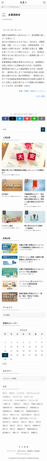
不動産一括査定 (37, 404)
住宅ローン (14, 415)
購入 (5, 429)
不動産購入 (19, 411)
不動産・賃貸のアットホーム (34, 91)
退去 (12, 429)
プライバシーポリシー (23, 454)
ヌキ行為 (6, 397)
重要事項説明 (32, 429)
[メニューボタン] (2, 2)
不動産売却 (7, 407)
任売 (5, 415)
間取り (16, 432)
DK (5, 393)
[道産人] (23, 2)
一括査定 (16, 404)
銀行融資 (6, 432)
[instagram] (25, 447)
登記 (38, 422)
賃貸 (27, 425)
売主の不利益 (26, 415)
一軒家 (26, 404)
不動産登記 (7, 411)
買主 (19, 425)
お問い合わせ (21, 451)
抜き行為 (6, 422)
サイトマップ (11, 451)
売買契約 (6, 418)
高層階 (34, 432)
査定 (23, 422)
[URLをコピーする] (41, 119)
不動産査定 (34, 407)
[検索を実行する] (43, 129)
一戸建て (6, 404)
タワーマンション (33, 393)
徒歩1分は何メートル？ (28, 418)
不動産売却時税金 (21, 407)
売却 (36, 415)
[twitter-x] (22, 447)
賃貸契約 (36, 425)
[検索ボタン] (44, 2)
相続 (5, 425)
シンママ (20, 393)
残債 (31, 422)
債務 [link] (41, 48)
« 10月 (4, 364)
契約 (15, 418)
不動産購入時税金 (32, 411)
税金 (12, 425)
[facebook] (20, 447)
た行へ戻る (40, 96)
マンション (33, 400)
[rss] (27, 447)
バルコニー (17, 397)
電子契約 (25, 432)
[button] (5, 119)
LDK (11, 393)
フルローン (28, 397)
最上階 (16, 422)
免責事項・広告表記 (33, 451)
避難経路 (21, 429)
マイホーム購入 (20, 400)
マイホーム (7, 400)
